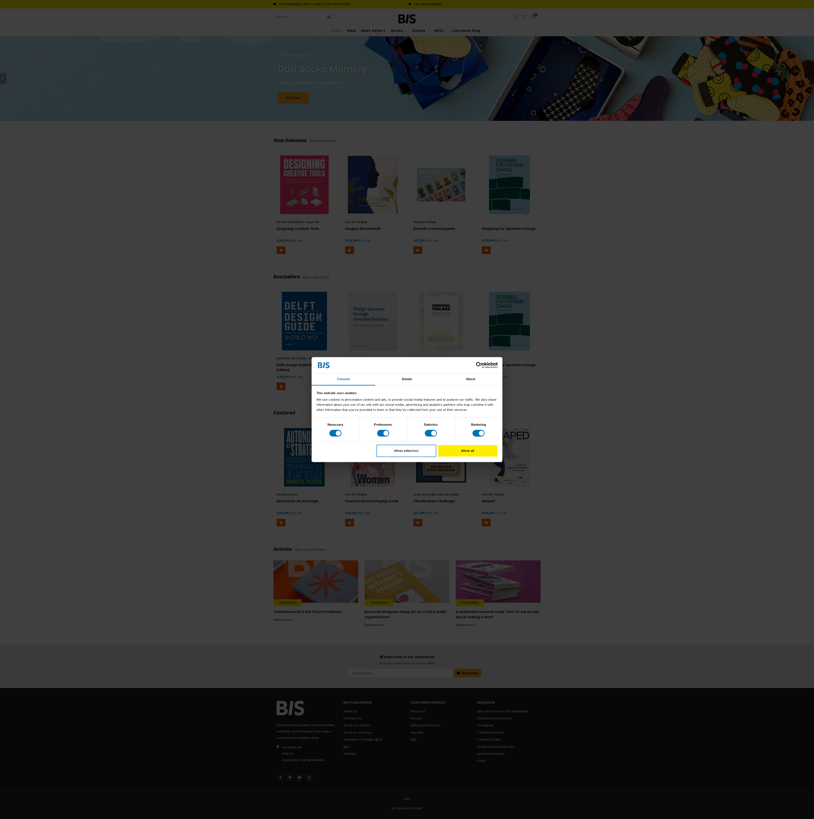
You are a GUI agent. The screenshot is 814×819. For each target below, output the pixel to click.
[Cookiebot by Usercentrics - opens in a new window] (479, 365)
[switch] (383, 433)
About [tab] (470, 379)
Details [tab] (407, 379)
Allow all (467, 451)
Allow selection (406, 451)
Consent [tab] (343, 379)
